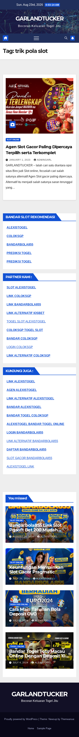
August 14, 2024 (24, 536)
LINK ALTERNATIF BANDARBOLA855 (32, 441)
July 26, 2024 (21, 578)
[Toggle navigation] (36, 38)
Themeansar (67, 719)
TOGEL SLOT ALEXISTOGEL (26, 321)
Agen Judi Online (19, 604)
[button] (65, 38)
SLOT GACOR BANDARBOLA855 (29, 458)
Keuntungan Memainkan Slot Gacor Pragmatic (36, 570)
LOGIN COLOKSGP (20, 347)
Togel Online (17, 646)
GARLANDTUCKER (39, 18)
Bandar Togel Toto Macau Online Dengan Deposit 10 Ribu (37, 656)
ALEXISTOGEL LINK (20, 466)
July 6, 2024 (21, 620)
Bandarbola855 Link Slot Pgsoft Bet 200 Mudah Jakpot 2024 (35, 530)
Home (31, 728)
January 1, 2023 (20, 160)
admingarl (44, 160)
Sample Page (44, 728)
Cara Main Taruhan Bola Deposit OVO (34, 612)
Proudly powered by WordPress (21, 719)
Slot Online (13, 140)
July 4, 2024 (21, 662)
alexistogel (49, 536)
